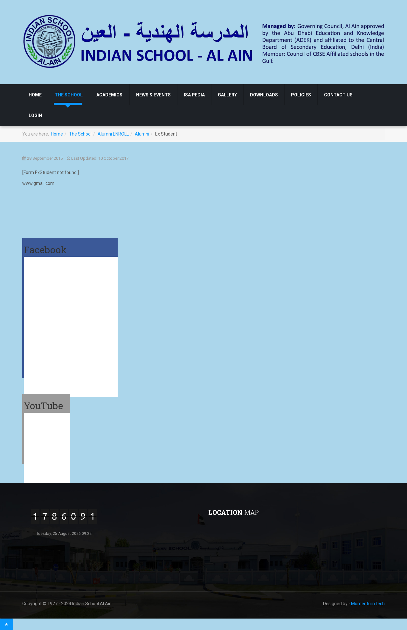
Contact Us (338, 94)
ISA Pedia (194, 94)
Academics (109, 94)
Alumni (142, 133)
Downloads (264, 94)
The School (69, 94)
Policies (301, 94)
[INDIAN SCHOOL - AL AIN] (204, 41)
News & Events (153, 94)
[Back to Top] (6, 624)
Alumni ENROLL (113, 133)
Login (35, 115)
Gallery (227, 94)
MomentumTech (368, 603)
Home (35, 94)
